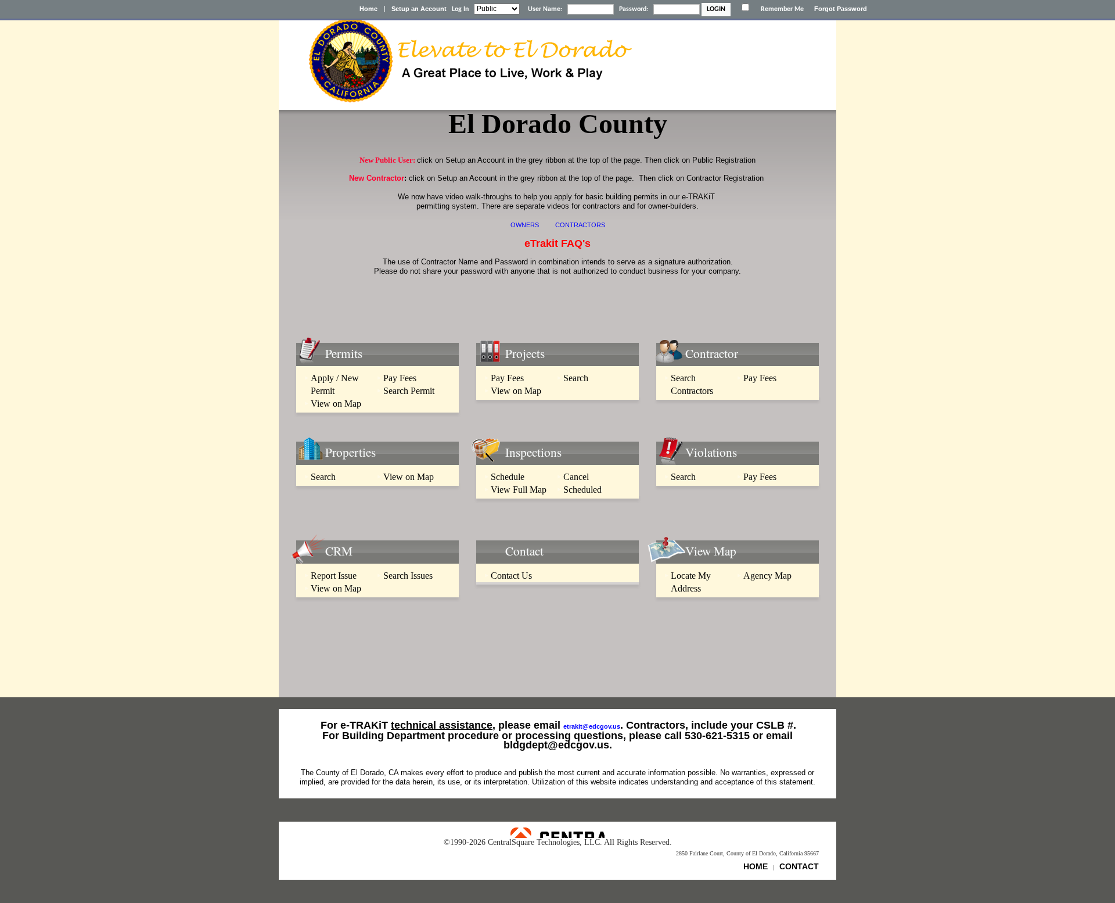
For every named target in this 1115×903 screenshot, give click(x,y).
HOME (755, 866)
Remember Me (782, 9)
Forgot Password (840, 8)
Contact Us (511, 575)
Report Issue (334, 575)
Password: (633, 9)
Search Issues (408, 575)
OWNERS (524, 224)
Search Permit (408, 391)
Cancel (576, 477)
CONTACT (799, 866)
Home (368, 8)
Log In (460, 9)
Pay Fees (399, 378)
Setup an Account (419, 8)
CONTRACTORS (580, 224)
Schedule (507, 477)
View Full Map (518, 489)
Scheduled (582, 489)
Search (575, 378)
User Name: (545, 9)
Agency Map (767, 575)
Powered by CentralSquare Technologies (557, 832)
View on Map (336, 403)
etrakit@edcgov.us (591, 726)
